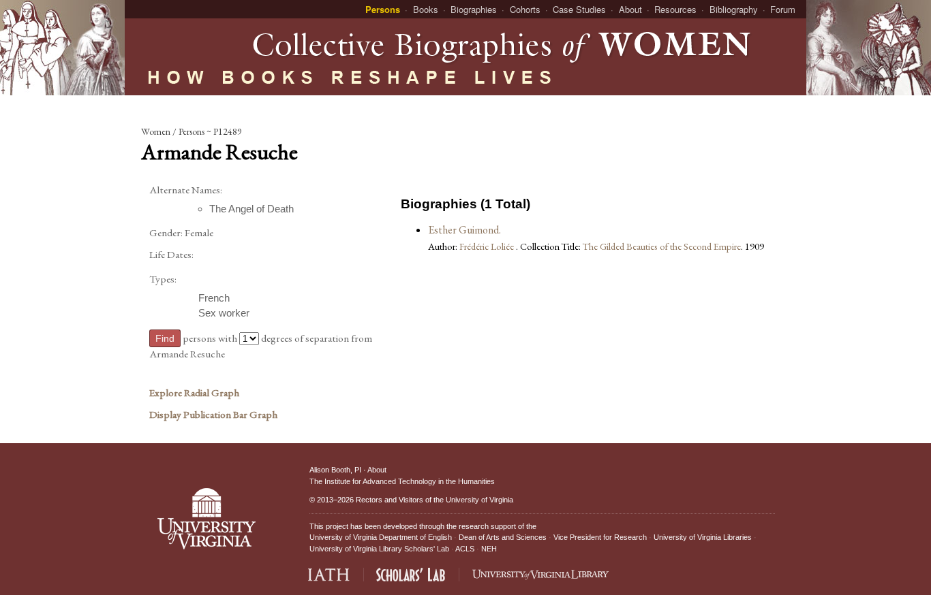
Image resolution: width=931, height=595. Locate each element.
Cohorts (525, 9)
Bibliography (733, 9)
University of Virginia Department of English (380, 537)
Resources (675, 9)
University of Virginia (479, 500)
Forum (782, 9)
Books (425, 9)
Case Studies (579, 9)
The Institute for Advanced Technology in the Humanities (402, 481)
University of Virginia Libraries (703, 537)
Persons (382, 9)
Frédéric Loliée (487, 246)
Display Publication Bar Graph (213, 414)
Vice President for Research (600, 537)
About (630, 9)
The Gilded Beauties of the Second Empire (662, 246)
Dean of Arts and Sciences (503, 537)
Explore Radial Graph (194, 393)
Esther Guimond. (464, 230)
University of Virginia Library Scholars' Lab (379, 549)
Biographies (474, 9)
